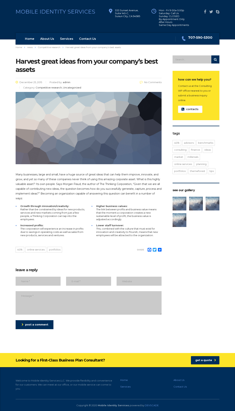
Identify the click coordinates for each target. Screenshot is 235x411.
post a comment (36, 324)
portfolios (54, 249)
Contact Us (87, 39)
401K (20, 249)
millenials (192, 156)
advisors (189, 142)
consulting (180, 149)
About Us (47, 39)
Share (140, 249)
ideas (207, 149)
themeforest (197, 171)
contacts (192, 109)
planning (201, 164)
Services (66, 39)
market (178, 156)
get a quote (203, 360)
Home (29, 39)
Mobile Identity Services (55, 11)
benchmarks (205, 142)
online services (36, 249)
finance (195, 149)
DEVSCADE (152, 405)
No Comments (153, 82)
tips (211, 171)
